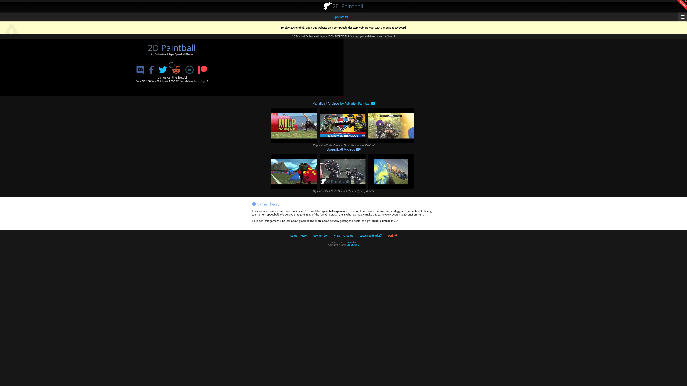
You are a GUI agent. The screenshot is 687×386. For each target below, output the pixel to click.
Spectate (339, 17)
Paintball (347, 6)
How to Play (320, 235)
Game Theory (298, 235)
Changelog (351, 242)
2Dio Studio (353, 244)
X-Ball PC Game (343, 235)
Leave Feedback (369, 235)
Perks (391, 235)
